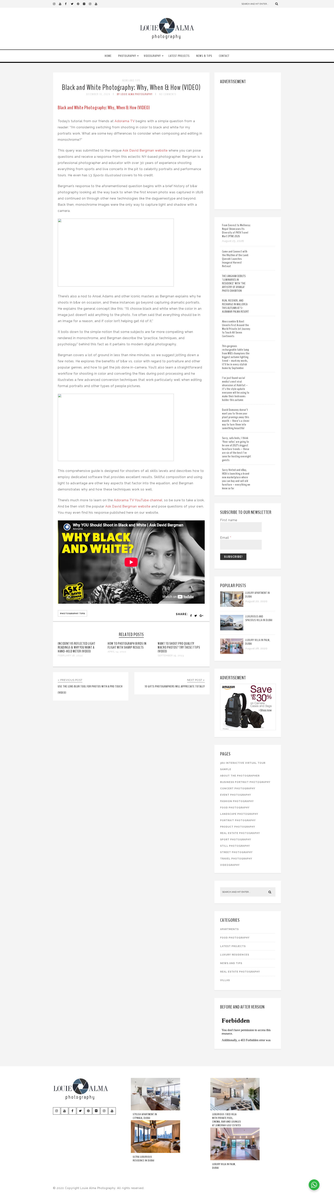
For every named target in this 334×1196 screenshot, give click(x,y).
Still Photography (235, 846)
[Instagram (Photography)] (56, 4)
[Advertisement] (248, 146)
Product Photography (237, 826)
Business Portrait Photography (245, 782)
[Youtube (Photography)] (62, 4)
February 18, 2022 (70, 655)
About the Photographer (240, 775)
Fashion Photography (237, 801)
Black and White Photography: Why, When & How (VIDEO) (131, 87)
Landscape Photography (239, 814)
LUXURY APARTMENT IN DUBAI (257, 595)
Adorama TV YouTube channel (138, 500)
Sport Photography (235, 839)
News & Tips (204, 56)
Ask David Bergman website (145, 150)
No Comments (167, 94)
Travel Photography (236, 858)
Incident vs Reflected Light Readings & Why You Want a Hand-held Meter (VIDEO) (76, 647)
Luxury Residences (234, 954)
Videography (152, 56)
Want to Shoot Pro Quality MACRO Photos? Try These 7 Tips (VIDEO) (179, 647)
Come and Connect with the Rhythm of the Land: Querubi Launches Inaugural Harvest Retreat (235, 258)
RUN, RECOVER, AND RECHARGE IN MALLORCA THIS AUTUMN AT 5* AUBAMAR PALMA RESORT (235, 306)
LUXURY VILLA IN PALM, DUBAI (257, 642)
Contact (224, 56)
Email (225, 538)
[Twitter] (74, 4)
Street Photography (236, 852)
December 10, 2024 (98, 94)
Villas (225, 980)
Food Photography (235, 807)
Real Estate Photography (240, 833)
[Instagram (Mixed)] (92, 4)
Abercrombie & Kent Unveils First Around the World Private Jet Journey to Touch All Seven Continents (236, 328)
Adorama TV (125, 121)
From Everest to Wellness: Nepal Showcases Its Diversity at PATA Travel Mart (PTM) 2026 (236, 230)
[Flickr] (86, 4)
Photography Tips (72, 613)
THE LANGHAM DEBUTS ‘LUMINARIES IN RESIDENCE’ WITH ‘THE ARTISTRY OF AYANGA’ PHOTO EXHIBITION (234, 283)
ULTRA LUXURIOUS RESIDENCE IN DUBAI (143, 1158)
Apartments (229, 929)
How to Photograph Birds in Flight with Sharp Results (127, 645)
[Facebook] (68, 4)
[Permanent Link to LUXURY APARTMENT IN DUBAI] (231, 606)
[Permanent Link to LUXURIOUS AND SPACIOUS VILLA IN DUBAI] (231, 629)
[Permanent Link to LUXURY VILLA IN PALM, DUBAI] (231, 653)
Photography (127, 56)
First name (228, 520)
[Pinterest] (80, 4)
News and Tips (131, 80)
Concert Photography (237, 788)
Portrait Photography (238, 820)
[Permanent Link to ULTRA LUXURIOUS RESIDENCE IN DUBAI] (155, 1152)
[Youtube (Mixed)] (98, 4)
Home (108, 56)
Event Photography (235, 795)
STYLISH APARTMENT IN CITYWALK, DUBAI (145, 1116)
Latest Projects (179, 56)
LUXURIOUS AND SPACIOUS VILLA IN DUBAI (259, 618)
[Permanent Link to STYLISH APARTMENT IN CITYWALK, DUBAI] (155, 1109)
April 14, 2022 (117, 651)
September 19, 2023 (171, 655)
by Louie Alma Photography (135, 94)
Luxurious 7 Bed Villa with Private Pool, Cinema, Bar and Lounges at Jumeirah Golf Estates (226, 1119)
